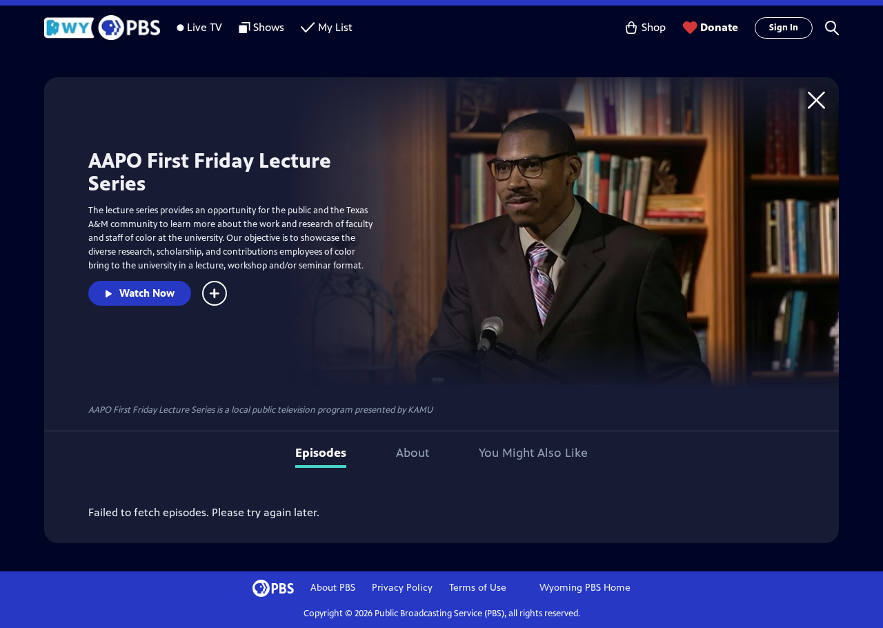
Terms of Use (477, 587)
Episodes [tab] (320, 452)
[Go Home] (816, 99)
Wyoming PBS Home (585, 587)
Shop (654, 27)
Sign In (783, 27)
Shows (268, 27)
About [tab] (412, 452)
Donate (719, 27)
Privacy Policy (402, 587)
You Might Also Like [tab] (533, 452)
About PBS (332, 587)
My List (335, 27)
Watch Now (147, 293)
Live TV (204, 27)
